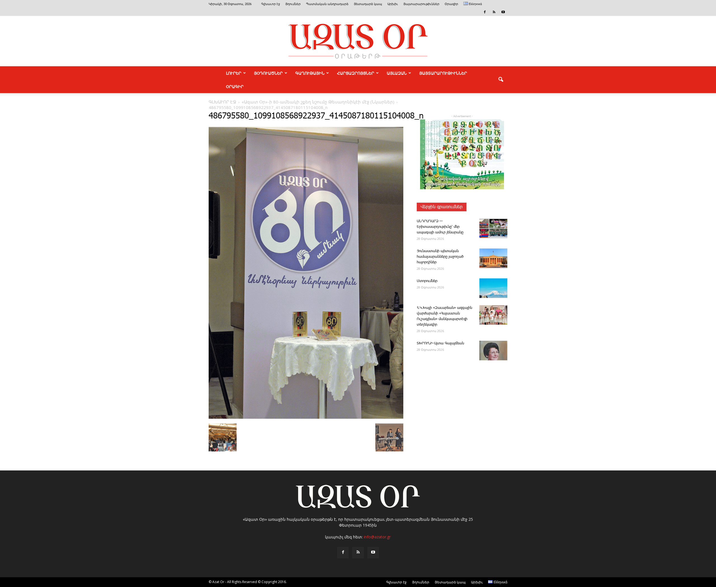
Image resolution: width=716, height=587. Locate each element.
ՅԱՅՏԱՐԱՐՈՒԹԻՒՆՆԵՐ (443, 73)
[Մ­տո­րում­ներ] (493, 288)
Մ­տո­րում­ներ (427, 281)
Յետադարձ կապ (368, 4)
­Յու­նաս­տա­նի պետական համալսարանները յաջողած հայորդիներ (440, 256)
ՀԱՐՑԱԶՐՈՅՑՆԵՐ (355, 73)
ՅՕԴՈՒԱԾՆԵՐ (268, 73)
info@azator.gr (377, 536)
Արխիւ (392, 4)
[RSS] (494, 12)
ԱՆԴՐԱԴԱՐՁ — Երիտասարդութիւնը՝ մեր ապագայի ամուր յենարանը (440, 226)
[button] (500, 79)
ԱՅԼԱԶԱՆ (397, 73)
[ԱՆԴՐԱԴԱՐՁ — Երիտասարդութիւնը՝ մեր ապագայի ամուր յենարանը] (493, 228)
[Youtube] (503, 12)
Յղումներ (293, 4)
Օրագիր (451, 4)
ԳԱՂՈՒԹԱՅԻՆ (309, 73)
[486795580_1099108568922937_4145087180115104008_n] (306, 418)
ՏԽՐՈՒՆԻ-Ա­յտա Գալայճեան (440, 343)
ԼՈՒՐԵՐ (233, 73)
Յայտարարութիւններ (421, 4)
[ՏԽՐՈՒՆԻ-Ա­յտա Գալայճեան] (493, 350)
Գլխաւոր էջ (270, 4)
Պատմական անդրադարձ (327, 4)
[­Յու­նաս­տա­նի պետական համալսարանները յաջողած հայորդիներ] (493, 258)
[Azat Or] (358, 41)
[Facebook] (485, 12)
